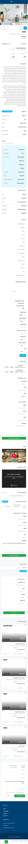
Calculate (23, 355)
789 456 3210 (16, 506)
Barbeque (22, 227)
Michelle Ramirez (20, 688)
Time (25, 393)
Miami (4, 808)
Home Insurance (22, 342)
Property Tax (23, 336)
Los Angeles (6, 811)
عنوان (23, 588)
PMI (25, 348)
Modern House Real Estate (18, 756)
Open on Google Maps (8, 111)
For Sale (24, 31)
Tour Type (23, 381)
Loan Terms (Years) (21, 330)
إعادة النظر (22, 600)
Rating (23, 594)
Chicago (5, 813)
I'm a (25, 534)
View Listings (5, 501)
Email (25, 417)
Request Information (14, 555)
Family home (22, 746)
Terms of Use (21, 434)
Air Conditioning (21, 223)
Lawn (23, 242)
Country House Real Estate (18, 722)
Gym (24, 234)
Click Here (24, 495)
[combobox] (14, 384)
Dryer (23, 231)
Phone (24, 411)
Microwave (22, 245)
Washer (23, 268)
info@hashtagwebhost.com (9, 827)
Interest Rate (23, 324)
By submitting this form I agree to (14, 434)
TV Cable (23, 264)
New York (5, 815)
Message (24, 423)
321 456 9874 (8, 506)
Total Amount (23, 312)
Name (24, 405)
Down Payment (22, 318)
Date (25, 387)
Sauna (23, 257)
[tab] (25, 28)
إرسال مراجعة (14, 612)
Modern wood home (20, 712)
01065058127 (6, 825)
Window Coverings (20, 275)
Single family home (20, 643)
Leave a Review (23, 571)
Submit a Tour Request (14, 438)
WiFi (24, 271)
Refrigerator (22, 253)
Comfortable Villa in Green (19, 678)
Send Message (19, 795)
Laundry (23, 238)
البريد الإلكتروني (21, 582)
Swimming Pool (21, 260)
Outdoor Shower (21, 249)
